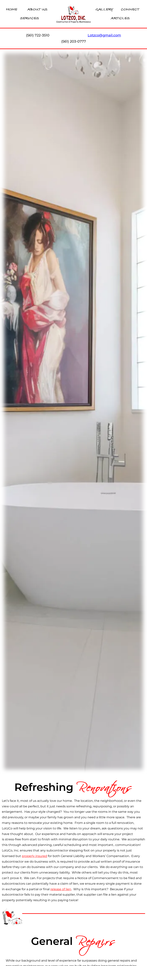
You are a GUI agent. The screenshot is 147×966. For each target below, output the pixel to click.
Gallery (104, 9)
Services (29, 18)
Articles (120, 18)
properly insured (34, 856)
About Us (37, 9)
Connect (130, 9)
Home (11, 9)
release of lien (60, 889)
